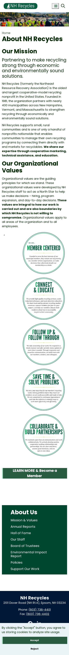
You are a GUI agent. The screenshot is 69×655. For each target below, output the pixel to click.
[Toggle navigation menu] (55, 6)
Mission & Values (24, 520)
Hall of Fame (21, 533)
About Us (24, 512)
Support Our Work (25, 569)
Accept (34, 640)
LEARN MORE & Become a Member (34, 473)
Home (6, 33)
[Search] (63, 6)
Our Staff (18, 539)
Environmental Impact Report (29, 554)
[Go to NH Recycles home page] (20, 2)
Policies (16, 562)
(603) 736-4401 (40, 610)
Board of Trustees (25, 546)
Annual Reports (23, 526)
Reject (35, 648)
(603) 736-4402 (37, 614)
